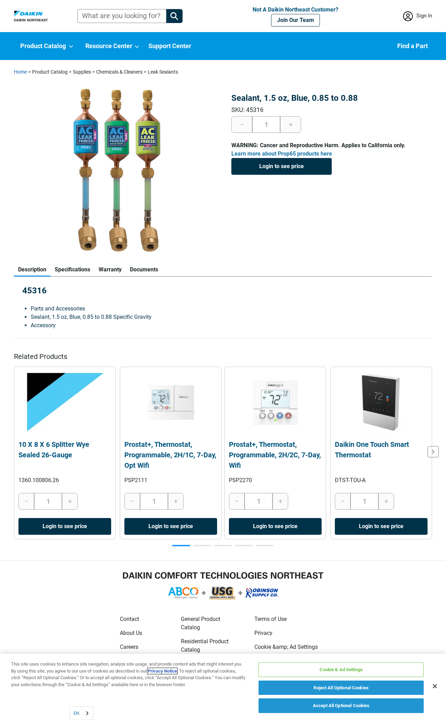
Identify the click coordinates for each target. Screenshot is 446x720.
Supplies (82, 72)
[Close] (435, 686)
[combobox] (81, 713)
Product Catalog (50, 72)
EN (76, 713)
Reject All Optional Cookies (341, 687)
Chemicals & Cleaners (119, 72)
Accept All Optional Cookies (341, 705)
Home (20, 72)
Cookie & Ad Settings (341, 669)
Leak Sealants (163, 72)
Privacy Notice (162, 671)
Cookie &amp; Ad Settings (286, 647)
